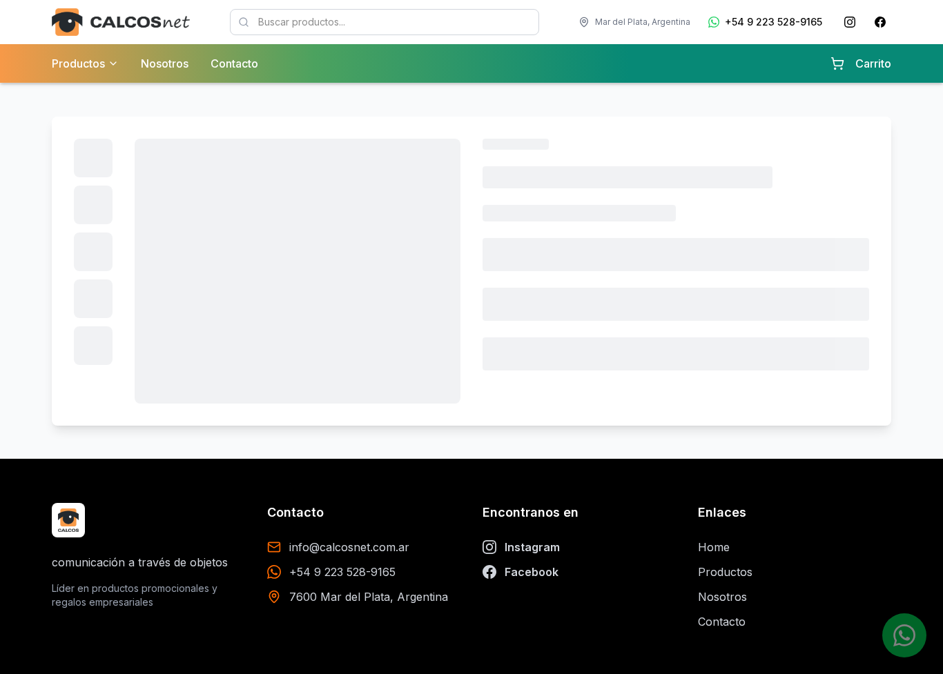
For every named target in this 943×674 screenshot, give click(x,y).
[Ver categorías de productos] (113, 63)
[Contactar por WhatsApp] (904, 635)
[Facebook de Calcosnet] (880, 22)
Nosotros (164, 63)
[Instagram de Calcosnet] (850, 22)
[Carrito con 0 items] (837, 63)
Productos (725, 572)
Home (714, 547)
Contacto (234, 63)
